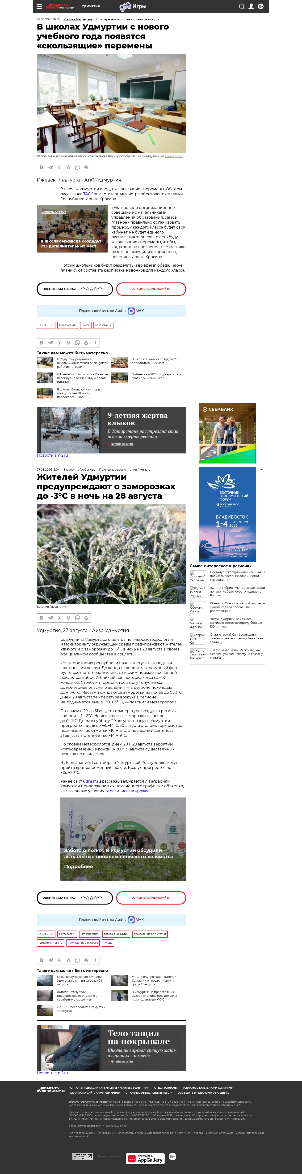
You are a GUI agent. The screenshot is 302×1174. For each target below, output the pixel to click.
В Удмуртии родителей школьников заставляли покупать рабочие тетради (82, 362)
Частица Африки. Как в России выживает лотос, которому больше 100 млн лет (236, 622)
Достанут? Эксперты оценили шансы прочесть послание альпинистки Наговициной (237, 575)
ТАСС (88, 194)
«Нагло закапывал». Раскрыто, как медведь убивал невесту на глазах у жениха (236, 653)
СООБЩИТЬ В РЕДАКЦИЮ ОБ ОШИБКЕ (203, 1092)
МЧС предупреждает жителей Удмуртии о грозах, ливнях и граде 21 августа (154, 980)
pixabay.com (174, 156)
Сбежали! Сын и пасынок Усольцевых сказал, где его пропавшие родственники (237, 607)
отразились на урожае (127, 791)
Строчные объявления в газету (149, 1092)
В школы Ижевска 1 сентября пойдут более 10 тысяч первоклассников (78, 393)
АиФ (63, 606)
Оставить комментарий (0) (151, 288)
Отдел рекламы (165, 1087)
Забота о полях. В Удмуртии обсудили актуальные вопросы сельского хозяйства (118, 853)
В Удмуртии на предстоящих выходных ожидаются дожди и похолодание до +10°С (154, 995)
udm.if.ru (92, 781)
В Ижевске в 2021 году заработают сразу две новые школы (157, 376)
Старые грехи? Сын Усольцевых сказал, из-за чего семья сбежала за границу (236, 638)
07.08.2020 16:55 (48, 19)
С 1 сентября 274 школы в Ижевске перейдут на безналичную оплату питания (82, 378)
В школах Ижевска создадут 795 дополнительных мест (155, 361)
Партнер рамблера (109, 1156)
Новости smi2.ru (52, 455)
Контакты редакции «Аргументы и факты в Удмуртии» (109, 1087)
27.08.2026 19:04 (48, 469)
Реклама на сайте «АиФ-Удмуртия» (94, 1092)
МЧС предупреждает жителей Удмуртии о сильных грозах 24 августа (79, 980)
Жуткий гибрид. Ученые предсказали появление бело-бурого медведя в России (237, 591)
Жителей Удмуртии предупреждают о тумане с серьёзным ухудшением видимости (67, 997)
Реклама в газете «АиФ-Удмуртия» (208, 1087)
